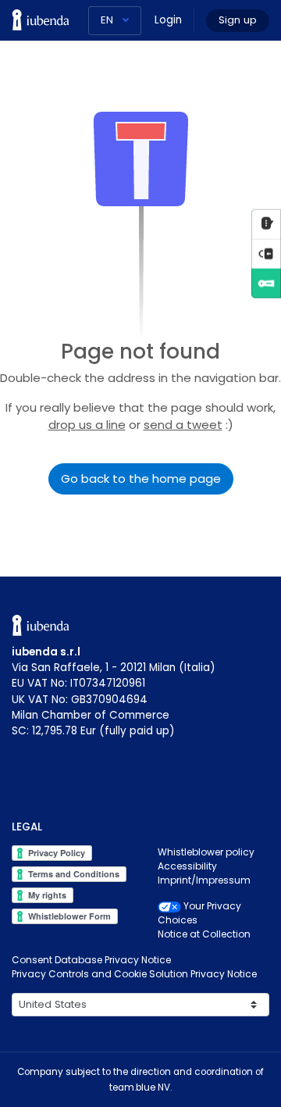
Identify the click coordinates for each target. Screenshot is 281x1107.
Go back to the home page (141, 478)
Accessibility (187, 866)
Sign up (238, 19)
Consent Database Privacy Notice (91, 959)
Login (168, 19)
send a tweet (183, 424)
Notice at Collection (204, 934)
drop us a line (87, 424)
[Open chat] (266, 223)
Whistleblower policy (206, 852)
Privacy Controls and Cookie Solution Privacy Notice (134, 973)
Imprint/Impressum (204, 880)
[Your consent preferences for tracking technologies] (266, 253)
